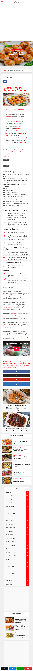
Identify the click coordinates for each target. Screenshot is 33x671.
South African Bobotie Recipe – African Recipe (20, 635)
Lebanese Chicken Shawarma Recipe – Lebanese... (21, 620)
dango (11, 142)
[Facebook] (5, 81)
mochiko (10, 295)
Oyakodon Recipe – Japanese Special (21, 465)
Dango (7, 109)
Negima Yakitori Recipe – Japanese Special (20, 449)
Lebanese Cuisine (19, 618)
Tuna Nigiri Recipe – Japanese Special (19, 473)
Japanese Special (11, 367)
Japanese (6, 159)
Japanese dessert (21, 109)
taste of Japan (22, 142)
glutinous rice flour (17, 112)
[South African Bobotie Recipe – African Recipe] (10, 635)
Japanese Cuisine (16, 50)
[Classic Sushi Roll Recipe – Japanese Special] (10, 628)
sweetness (9, 116)
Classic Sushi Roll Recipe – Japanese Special (20, 442)
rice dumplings (13, 121)
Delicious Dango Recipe (9, 363)
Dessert (6, 165)
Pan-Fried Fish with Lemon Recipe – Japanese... (20, 480)
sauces (14, 126)
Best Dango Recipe (8, 362)
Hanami (15, 138)
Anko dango (9, 133)
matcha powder (8, 337)
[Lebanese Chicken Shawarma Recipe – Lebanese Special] (10, 620)
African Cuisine (18, 633)
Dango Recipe (24, 362)
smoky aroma (8, 308)
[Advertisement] (16, 24)
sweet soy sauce (18, 131)
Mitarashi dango (20, 128)
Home (4, 70)
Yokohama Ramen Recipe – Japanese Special (21, 457)
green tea (6, 324)
